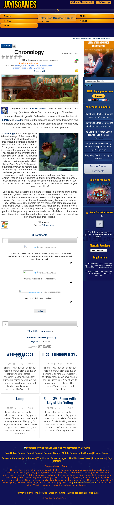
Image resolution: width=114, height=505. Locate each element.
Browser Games (52, 453)
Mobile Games (69, 453)
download (25, 66)
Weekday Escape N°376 (20, 356)
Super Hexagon (59, 458)
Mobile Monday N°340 (59, 354)
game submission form (84, 482)
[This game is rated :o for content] (77, 71)
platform (17, 68)
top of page (51, 338)
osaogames (47, 66)
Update (40, 311)
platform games (37, 108)
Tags (57, 11)
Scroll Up (33, 331)
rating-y (32, 68)
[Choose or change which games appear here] (102, 216)
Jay (35, 272)
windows (40, 68)
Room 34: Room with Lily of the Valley (60, 400)
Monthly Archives (100, 245)
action (17, 66)
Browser (8, 16)
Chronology (8, 133)
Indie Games (85, 453)
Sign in (34, 341)
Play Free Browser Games (57, 18)
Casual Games (34, 453)
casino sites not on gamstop (81, 38)
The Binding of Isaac (80, 458)
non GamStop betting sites (102, 38)
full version (48, 225)
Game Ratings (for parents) (73, 493)
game (33, 66)
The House (43, 458)
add (99, 223)
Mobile (83, 16)
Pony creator (99, 458)
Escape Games (101, 453)
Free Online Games (15, 453)
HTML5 (7, 21)
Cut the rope (29, 458)
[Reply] (70, 263)
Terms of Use (40, 493)
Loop (20, 398)
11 (19, 364)
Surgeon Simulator (12, 458)
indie (39, 66)
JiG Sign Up (103, 2)
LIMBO (6, 120)
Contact (93, 493)
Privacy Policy (24, 493)
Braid (18, 120)
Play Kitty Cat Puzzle (95, 155)
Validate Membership (82, 2)
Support (53, 493)
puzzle (24, 68)
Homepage (45, 331)
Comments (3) (39, 71)
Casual (83, 21)
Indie (6, 25)
